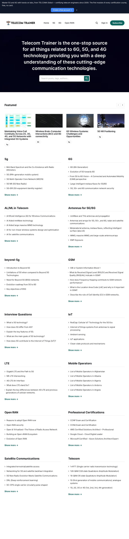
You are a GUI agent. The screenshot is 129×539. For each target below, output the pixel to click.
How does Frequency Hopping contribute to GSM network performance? (96, 281)
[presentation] (118, 105)
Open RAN (69, 23)
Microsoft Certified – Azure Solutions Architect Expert (94, 439)
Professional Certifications (86, 412)
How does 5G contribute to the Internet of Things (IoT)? (31, 341)
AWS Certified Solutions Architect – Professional (92, 429)
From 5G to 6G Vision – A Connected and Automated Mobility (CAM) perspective (97, 177)
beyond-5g (12, 259)
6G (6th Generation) (79, 167)
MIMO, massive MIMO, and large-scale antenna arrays (94, 235)
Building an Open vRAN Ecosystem (22, 434)
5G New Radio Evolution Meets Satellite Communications (32, 476)
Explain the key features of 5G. (20, 332)
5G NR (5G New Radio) (17, 184)
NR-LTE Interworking (16, 376)
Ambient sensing (77, 334)
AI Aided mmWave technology (20, 220)
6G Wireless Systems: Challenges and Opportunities (77, 134)
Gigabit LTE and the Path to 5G (20, 371)
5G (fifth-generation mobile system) (22, 174)
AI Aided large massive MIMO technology (25, 225)
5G (54, 23)
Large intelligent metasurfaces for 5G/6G (88, 184)
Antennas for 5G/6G (81, 208)
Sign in (104, 23)
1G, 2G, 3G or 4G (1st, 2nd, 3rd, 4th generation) (91, 487)
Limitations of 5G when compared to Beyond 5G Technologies (28, 273)
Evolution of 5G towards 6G (82, 171)
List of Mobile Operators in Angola (85, 390)
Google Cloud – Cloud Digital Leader (86, 434)
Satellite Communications (22, 458)
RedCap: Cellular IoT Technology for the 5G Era (91, 322)
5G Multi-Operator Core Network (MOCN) (25, 179)
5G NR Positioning (106, 131)
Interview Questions (18, 314)
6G (60, 23)
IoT (70, 314)
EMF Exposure (76, 240)
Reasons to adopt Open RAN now (21, 420)
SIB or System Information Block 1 (85, 268)
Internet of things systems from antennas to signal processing (92, 328)
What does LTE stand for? (18, 385)
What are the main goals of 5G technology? (26, 336)
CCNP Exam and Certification (83, 420)
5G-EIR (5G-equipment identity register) (24, 188)
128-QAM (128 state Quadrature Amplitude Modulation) (94, 471)
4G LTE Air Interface (16, 380)
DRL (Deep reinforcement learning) (22, 480)
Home (46, 23)
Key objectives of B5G (16, 289)
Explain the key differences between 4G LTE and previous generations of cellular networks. (31, 391)
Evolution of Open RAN (17, 439)
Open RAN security (15, 425)
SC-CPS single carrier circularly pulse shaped (27, 485)
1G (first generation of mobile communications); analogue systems (95, 481)
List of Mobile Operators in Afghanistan (87, 371)
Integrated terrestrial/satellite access (23, 466)
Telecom (74, 458)
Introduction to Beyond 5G (18, 268)
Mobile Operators (80, 363)
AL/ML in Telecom (16, 208)
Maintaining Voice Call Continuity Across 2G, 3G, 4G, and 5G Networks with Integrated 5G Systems (18, 135)
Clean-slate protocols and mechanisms (87, 343)
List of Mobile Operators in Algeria (85, 380)
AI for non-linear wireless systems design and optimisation (33, 230)
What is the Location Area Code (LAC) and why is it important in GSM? (97, 288)
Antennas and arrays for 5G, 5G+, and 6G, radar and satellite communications (96, 222)
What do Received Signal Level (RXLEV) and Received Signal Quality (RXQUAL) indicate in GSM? (96, 273)
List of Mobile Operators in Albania (85, 376)
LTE (7, 363)
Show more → (11, 195)
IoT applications (77, 339)
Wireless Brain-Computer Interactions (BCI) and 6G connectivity (48, 134)
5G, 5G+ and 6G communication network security (92, 188)
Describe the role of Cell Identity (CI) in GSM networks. (94, 294)
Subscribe (117, 23)
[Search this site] (97, 23)
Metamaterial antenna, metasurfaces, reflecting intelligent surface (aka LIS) (95, 229)
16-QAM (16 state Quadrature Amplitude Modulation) (93, 476)
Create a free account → (62, 10)
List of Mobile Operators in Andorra (86, 385)
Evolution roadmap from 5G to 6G (21, 284)
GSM (71, 259)
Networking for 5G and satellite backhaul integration (30, 471)
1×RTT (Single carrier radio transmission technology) (94, 466)
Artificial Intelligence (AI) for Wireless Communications (31, 216)
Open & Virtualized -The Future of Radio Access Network (32, 429)
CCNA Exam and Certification (83, 425)
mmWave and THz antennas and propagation (90, 216)
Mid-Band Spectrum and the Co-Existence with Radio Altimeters (30, 168)
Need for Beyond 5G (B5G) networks (23, 280)
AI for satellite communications (20, 234)
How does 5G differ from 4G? (20, 327)
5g (7, 144)
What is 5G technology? (17, 322)
